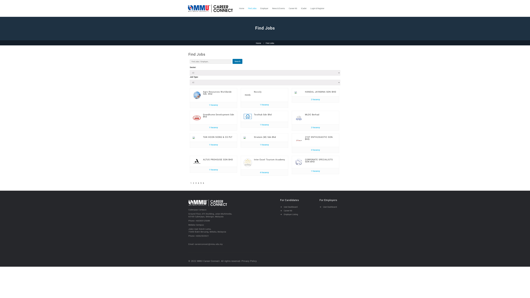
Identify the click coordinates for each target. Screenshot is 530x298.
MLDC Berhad (312, 114)
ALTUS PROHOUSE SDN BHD (218, 159)
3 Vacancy (315, 150)
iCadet (304, 8)
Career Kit (293, 8)
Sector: (193, 67)
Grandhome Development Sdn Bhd (218, 115)
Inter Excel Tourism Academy (269, 159)
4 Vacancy (264, 172)
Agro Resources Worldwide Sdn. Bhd (217, 93)
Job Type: (194, 77)
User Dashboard (291, 207)
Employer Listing (291, 214)
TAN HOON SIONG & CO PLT (217, 137)
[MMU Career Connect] (211, 8)
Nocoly (258, 92)
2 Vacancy (315, 99)
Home (241, 8)
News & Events (278, 8)
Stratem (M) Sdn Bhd (265, 137)
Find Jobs (252, 8)
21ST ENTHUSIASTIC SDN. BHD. (319, 138)
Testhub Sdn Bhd (263, 114)
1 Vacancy (213, 105)
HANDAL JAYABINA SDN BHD (320, 92)
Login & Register (317, 8)
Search (237, 61)
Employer (264, 8)
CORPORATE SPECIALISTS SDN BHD (319, 160)
